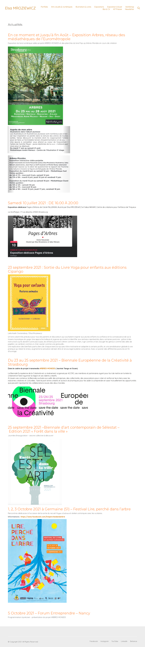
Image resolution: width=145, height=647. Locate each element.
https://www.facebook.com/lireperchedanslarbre (43, 517)
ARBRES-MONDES (47, 368)
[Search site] (138, 8)
